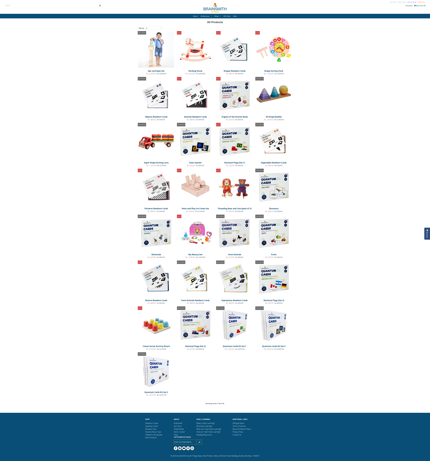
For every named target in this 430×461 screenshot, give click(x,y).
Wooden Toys (150, 429)
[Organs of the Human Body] (235, 95)
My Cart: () (421, 5)
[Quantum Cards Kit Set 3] (274, 325)
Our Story (393, 2)
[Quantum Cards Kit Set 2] (156, 371)
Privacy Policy (237, 432)
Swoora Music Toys (153, 432)
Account (409, 5)
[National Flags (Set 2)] (274, 279)
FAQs (176, 435)
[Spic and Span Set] (156, 50)
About (195, 16)
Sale (235, 16)
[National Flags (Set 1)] (235, 141)
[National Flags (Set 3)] (195, 325)
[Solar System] (195, 141)
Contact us (421, 2)
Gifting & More (238, 423)
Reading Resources (204, 435)
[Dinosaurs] (274, 187)
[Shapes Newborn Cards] (235, 50)
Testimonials (179, 429)
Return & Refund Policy (241, 429)
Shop (216, 16)
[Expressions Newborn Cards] (235, 279)
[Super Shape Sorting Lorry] (156, 141)
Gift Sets (227, 16)
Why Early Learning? (204, 426)
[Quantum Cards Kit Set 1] (235, 325)
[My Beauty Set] (195, 233)
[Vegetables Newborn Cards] (274, 141)
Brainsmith (178, 423)
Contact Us (236, 435)
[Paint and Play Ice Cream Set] (195, 184)
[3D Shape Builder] (274, 95)
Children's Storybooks (153, 435)
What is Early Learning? (205, 423)
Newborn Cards (151, 423)
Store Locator (179, 432)
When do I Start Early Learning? (208, 429)
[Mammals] (156, 233)
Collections (205, 16)
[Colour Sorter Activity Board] (156, 325)
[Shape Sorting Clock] (274, 50)
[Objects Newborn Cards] (156, 95)
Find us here (402, 2)
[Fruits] (274, 233)
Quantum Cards (151, 426)
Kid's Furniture (151, 437)
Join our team (411, 2)
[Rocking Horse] (195, 50)
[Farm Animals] (235, 233)
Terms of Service (239, 426)
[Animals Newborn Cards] (195, 95)
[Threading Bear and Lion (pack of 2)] (235, 187)
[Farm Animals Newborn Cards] (195, 279)
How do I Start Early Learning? (208, 432)
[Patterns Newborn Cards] (156, 187)
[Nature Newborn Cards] (156, 279)
